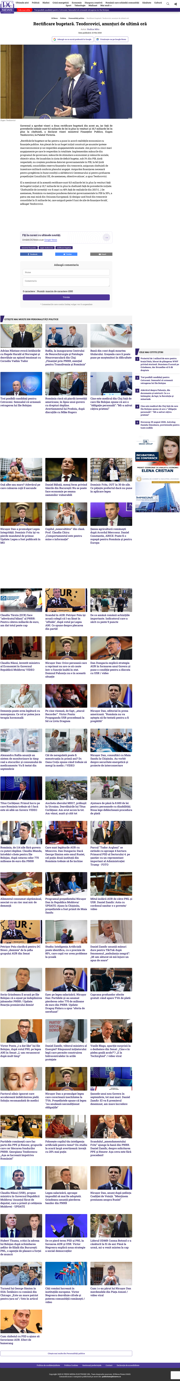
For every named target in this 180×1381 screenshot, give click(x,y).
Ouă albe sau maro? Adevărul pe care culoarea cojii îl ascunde (20, 486)
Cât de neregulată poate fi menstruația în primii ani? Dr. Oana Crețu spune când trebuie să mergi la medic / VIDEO (66, 760)
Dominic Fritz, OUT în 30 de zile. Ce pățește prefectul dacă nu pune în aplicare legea (111, 488)
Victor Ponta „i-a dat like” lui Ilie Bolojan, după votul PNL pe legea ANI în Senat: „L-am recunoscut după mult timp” (20, 1051)
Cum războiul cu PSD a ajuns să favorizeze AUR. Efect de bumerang (20, 1340)
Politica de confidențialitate (48, 1365)
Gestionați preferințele (91, 1365)
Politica (63, 18)
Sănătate (146, 2)
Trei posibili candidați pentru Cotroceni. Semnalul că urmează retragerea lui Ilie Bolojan (71, 10)
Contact (109, 1365)
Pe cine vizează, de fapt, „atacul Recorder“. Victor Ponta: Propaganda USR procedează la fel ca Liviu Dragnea (64, 716)
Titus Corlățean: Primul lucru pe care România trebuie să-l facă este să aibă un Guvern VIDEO (20, 806)
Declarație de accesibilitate (128, 1365)
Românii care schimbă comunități (122, 2)
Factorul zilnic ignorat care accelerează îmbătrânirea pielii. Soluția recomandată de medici (19, 1097)
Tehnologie (79, 5)
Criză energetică (61, 2)
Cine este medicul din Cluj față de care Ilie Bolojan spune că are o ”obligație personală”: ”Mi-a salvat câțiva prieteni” (111, 403)
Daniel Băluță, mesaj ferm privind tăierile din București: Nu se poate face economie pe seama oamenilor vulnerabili (66, 489)
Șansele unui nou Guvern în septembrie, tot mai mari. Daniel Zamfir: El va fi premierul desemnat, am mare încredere (110, 1099)
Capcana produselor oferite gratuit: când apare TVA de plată (110, 996)
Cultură (158, 2)
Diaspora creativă (93, 2)
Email (103, 254)
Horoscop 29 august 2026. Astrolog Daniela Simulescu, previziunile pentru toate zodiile (160, 425)
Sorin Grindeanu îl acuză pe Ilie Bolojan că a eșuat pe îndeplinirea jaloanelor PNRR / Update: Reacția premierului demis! (21, 999)
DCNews (7, 7)
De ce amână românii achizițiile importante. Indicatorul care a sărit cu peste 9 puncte (110, 618)
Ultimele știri (22, 2)
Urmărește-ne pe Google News (113, 39)
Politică (35, 2)
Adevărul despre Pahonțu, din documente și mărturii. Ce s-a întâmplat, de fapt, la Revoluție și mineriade (157, 394)
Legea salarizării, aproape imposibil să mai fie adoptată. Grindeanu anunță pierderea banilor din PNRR (63, 1198)
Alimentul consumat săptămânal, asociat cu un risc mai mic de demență (21, 902)
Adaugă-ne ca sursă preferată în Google (74, 39)
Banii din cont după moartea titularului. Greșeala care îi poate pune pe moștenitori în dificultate (111, 354)
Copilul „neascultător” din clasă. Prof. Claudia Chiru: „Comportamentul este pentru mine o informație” (65, 534)
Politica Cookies (71, 1365)
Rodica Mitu (93, 29)
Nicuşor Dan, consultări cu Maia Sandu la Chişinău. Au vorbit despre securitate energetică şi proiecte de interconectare (110, 760)
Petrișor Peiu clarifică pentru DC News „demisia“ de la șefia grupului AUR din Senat (20, 950)
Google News (50, 240)
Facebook (33, 254)
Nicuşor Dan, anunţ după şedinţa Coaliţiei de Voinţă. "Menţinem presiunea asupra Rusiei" (110, 1196)
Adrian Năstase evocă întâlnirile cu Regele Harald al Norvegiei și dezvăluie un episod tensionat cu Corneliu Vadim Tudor (20, 356)
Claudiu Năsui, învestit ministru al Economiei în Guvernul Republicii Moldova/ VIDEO (20, 666)
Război (46, 2)
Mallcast (93, 5)
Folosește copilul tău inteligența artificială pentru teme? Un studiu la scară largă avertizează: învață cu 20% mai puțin (66, 1146)
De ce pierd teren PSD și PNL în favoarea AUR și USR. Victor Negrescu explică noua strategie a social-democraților (65, 1245)
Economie (77, 2)
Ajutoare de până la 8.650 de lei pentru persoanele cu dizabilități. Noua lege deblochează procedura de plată (111, 808)
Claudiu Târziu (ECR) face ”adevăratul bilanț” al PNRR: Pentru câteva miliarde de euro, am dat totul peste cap (19, 620)
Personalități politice (76, 18)
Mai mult (106, 5)
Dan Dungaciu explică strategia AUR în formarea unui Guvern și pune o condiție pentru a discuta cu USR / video (110, 668)
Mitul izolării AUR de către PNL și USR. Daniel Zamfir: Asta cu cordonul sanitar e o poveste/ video (111, 904)
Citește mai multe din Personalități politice (66, 1353)
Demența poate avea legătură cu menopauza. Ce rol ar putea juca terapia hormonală (20, 714)
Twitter (68, 254)
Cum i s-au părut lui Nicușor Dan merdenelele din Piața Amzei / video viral (110, 1292)
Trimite (66, 297)
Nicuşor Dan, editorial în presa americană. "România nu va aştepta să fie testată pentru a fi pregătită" (109, 716)
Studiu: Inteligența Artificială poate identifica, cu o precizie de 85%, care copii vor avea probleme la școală (66, 951)
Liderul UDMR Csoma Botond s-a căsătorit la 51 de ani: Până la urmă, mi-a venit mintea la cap (110, 1244)
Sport (68, 5)
